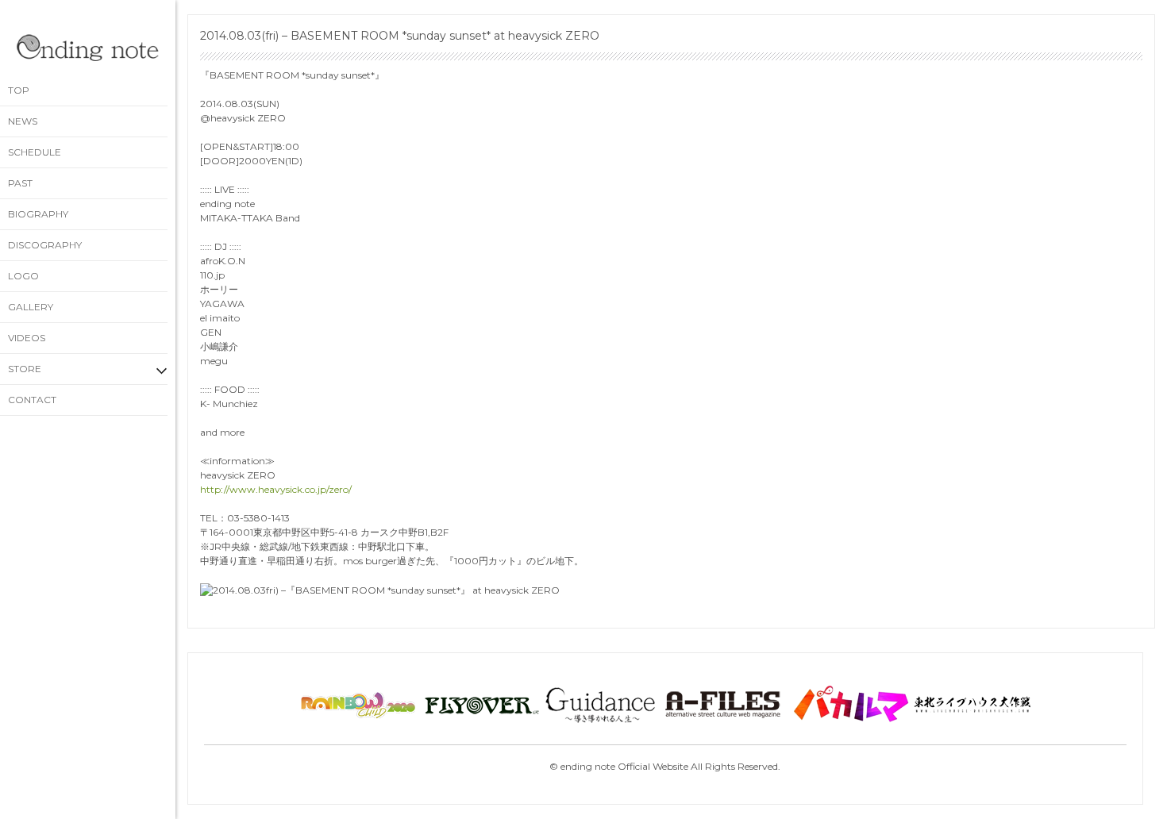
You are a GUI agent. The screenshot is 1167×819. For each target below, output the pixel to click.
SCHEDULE (34, 152)
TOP (18, 90)
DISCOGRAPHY (45, 245)
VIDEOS (26, 338)
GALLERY (30, 307)
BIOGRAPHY (38, 214)
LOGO (23, 276)
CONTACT (32, 400)
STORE (24, 369)
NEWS (22, 121)
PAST (20, 183)
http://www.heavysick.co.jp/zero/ (276, 489)
